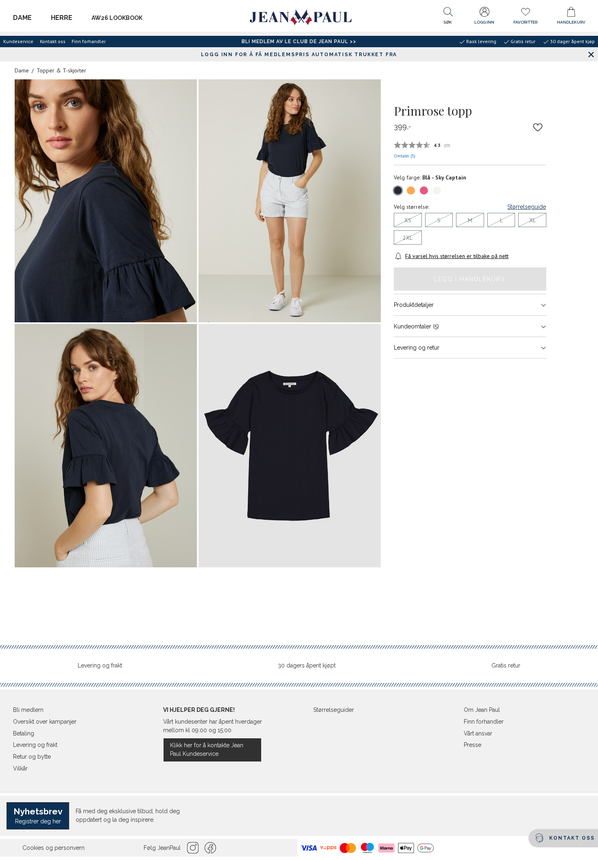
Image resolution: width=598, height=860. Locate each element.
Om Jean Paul (482, 710)
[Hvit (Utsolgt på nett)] (437, 190)
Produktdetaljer (414, 305)
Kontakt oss (52, 41)
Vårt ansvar (478, 733)
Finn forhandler (89, 41)
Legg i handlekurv (470, 279)
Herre (61, 18)
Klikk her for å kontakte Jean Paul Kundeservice (206, 749)
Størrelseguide (526, 207)
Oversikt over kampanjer (44, 721)
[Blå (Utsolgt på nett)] (398, 190)
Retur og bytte (32, 756)
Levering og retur (416, 347)
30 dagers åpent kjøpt (307, 665)
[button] (448, 17)
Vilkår (20, 768)
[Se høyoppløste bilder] (106, 201)
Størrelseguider (333, 710)
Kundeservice (18, 41)
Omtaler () (404, 156)
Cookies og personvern (53, 848)
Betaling (23, 733)
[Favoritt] (537, 127)
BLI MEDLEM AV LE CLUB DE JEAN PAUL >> (299, 41)
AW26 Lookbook (117, 18)
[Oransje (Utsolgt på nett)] (411, 190)
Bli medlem (28, 710)
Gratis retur (505, 665)
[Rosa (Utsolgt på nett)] (424, 190)
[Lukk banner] (591, 54)
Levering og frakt (100, 665)
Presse (472, 745)
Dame (22, 18)
